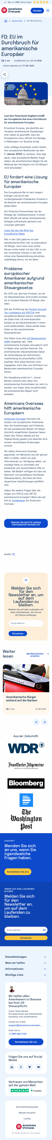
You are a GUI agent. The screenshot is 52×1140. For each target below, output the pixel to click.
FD (13, 554)
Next (44, 722)
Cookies (27, 1118)
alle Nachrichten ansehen (35, 654)
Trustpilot (29, 2)
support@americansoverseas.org (26, 1025)
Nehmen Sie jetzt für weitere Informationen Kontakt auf (26, 523)
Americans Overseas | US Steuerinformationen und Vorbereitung (11, 10)
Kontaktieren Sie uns (18, 871)
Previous (36, 722)
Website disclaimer (27, 1112)
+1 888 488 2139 (17, 1033)
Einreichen (17, 633)
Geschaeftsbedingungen (27, 1107)
